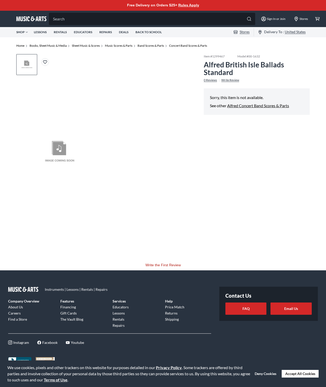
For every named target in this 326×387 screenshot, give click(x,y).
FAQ (246, 308)
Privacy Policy (169, 367)
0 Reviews (210, 80)
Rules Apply (188, 5)
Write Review (230, 80)
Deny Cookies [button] (265, 373)
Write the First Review (163, 265)
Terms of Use (55, 379)
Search (59, 18)
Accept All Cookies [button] (300, 373)
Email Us (291, 308)
